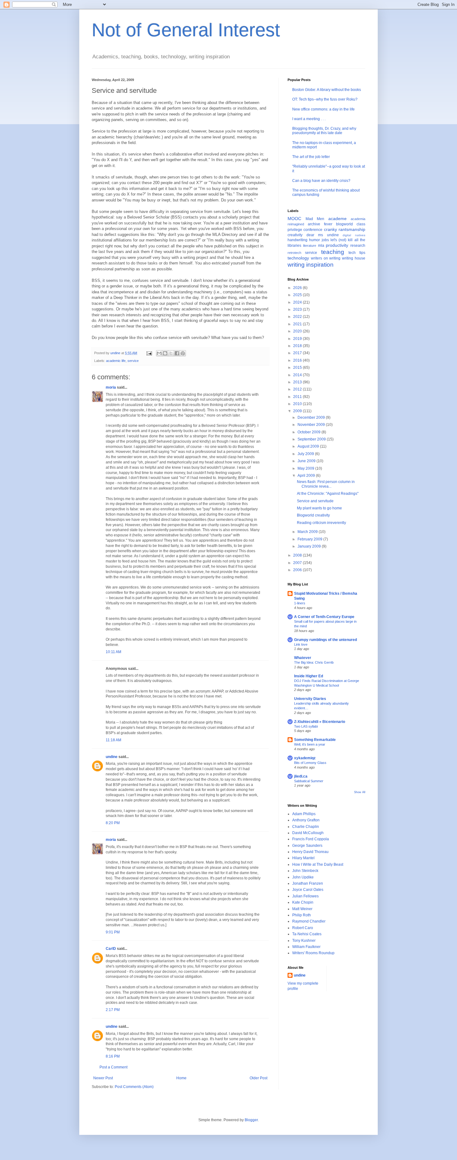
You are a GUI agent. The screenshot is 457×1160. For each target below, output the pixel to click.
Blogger (251, 1120)
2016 (298, 360)
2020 (298, 331)
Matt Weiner (302, 909)
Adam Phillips (304, 814)
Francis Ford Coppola (310, 839)
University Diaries (310, 699)
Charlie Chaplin (305, 826)
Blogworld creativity (313, 515)
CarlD (111, 948)
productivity (337, 245)
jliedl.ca (300, 776)
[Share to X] (171, 353)
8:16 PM (113, 1056)
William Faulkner (306, 947)
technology (298, 257)
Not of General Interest (186, 30)
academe (337, 218)
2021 (298, 324)
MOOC (294, 218)
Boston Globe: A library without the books (326, 90)
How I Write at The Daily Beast (317, 864)
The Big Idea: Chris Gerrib (314, 662)
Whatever (302, 658)
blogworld (344, 224)
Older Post (258, 1078)
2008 (298, 555)
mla (321, 245)
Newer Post (103, 1078)
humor (314, 240)
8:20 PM (113, 823)
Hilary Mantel (303, 858)
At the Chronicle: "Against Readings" (327, 493)
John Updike (303, 877)
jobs (325, 240)
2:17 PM (113, 1010)
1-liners (299, 603)
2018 (298, 346)
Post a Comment (113, 1067)
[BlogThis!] (165, 353)
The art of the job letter (311, 157)
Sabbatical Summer (308, 781)
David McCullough (308, 833)
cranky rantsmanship (344, 229)
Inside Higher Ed (308, 676)
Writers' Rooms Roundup (313, 953)
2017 (298, 353)
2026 (298, 288)
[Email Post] (149, 353)
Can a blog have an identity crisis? (321, 180)
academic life (116, 361)
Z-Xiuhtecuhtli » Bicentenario (319, 722)
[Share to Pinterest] (183, 353)
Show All (359, 792)
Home (181, 1078)
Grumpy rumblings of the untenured (325, 640)
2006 (298, 570)
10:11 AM (113, 652)
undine (112, 757)
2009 (298, 411)
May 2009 (306, 468)
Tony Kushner (304, 940)
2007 (298, 563)
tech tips (357, 253)
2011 (298, 397)
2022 (298, 316)
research (357, 245)
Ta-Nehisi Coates (306, 934)
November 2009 (312, 424)
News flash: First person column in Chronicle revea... (326, 484)
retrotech (294, 253)
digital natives (354, 235)
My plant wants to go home (319, 508)
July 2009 (306, 454)
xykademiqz (305, 758)
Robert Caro (302, 928)
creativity (295, 235)
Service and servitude (315, 501)
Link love (300, 644)
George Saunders (307, 845)
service (133, 361)
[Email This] (159, 353)
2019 (298, 338)
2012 (298, 389)
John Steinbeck (305, 871)
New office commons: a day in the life (323, 109)
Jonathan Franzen (307, 883)
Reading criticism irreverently (321, 523)
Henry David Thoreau (310, 852)
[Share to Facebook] (177, 353)
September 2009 (312, 439)
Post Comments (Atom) (134, 1087)
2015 (298, 367)
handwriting (297, 240)
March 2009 (308, 532)
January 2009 (310, 546)
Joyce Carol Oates (307, 889)
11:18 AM (113, 740)
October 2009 (309, 432)
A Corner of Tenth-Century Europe (324, 617)
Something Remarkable (315, 740)
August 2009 (309, 446)
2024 (298, 302)
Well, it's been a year (309, 744)
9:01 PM (113, 932)
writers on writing (326, 258)
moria (111, 387)
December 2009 (312, 417)
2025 (298, 295)
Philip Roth (301, 915)
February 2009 (310, 539)
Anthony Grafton (306, 820)
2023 (298, 309)
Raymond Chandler (308, 921)
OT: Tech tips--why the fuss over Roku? (325, 99)
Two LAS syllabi (306, 726)
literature (309, 245)
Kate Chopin (302, 902)
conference (312, 230)
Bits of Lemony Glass (310, 763)
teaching (332, 252)
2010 (298, 404)
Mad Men (315, 219)
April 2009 (307, 475)
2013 (298, 382)
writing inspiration (311, 264)
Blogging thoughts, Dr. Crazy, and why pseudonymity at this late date (324, 130)
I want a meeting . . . (308, 119)
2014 (298, 375)
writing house (353, 258)
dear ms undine (323, 235)
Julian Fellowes (305, 896)
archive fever (320, 224)
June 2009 (307, 461)
